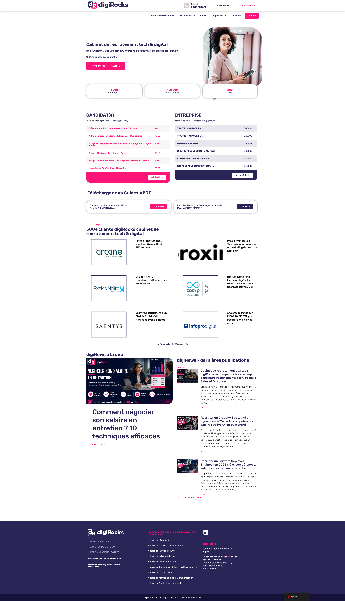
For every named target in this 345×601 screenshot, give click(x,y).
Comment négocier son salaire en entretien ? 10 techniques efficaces (126, 424)
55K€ (157, 168)
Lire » (203, 408)
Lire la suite (98, 444)
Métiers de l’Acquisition (159, 540)
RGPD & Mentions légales (104, 552)
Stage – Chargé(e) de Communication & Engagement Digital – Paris (120, 144)
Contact (252, 15)
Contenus (237, 15)
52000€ (248, 136)
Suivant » (181, 344)
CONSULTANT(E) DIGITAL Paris (193, 158)
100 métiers (185, 15)
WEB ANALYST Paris (187, 143)
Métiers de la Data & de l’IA (161, 556)
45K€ (157, 136)
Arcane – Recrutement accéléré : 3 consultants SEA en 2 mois (149, 244)
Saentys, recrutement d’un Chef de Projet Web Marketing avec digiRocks (151, 316)
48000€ (248, 143)
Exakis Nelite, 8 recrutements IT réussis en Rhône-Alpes (151, 280)
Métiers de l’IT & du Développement (166, 545)
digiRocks (218, 15)
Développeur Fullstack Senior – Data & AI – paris (114, 128)
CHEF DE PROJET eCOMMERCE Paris (196, 151)
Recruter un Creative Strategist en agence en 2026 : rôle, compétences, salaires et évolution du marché (227, 421)
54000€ (248, 128)
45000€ (248, 158)
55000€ (248, 166)
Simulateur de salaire (162, 15)
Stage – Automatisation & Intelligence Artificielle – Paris (119, 160)
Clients (204, 15)
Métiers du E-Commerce (160, 572)
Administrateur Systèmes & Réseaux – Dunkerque (115, 136)
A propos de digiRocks (103, 547)
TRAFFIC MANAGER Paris (190, 128)
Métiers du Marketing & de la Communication (170, 577)
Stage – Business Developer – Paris (107, 153)
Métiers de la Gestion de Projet (163, 561)
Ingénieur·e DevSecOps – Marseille (107, 168)
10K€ (157, 143)
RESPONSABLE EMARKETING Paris (195, 166)
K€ (156, 128)
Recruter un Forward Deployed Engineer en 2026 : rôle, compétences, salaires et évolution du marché (228, 464)
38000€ (248, 151)
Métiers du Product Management (164, 583)
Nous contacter (99, 541)
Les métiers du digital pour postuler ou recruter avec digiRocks (172, 533)
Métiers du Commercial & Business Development (172, 567)
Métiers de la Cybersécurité (161, 551)
